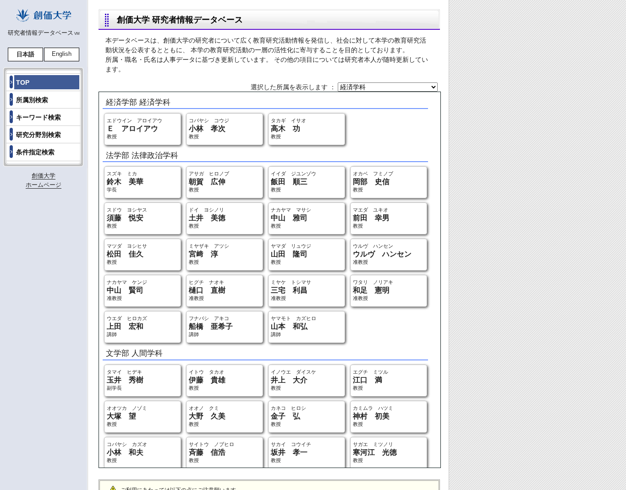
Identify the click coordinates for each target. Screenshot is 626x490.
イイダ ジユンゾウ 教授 (293, 181)
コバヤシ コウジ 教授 (209, 128)
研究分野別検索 (38, 134)
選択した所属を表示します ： (294, 87)
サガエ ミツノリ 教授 (375, 452)
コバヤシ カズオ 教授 (127, 452)
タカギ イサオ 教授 (288, 128)
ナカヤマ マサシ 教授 (291, 218)
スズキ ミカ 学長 (125, 181)
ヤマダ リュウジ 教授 (291, 254)
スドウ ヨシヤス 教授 (127, 218)
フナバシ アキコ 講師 (211, 326)
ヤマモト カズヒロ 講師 (293, 326)
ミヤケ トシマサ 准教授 (291, 290)
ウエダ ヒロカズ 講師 (127, 326)
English (61, 53)
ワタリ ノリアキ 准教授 (373, 290)
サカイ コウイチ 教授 (291, 452)
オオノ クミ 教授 (207, 416)
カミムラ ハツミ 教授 (373, 416)
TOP (22, 82)
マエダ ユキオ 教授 (371, 218)
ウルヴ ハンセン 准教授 (382, 254)
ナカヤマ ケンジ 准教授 (127, 290)
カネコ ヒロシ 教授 (288, 416)
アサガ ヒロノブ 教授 (209, 181)
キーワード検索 (38, 117)
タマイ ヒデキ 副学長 (125, 380)
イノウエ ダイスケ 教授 (293, 380)
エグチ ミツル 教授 (370, 380)
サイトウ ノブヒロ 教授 (211, 452)
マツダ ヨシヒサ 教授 (127, 254)
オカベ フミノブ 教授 (373, 181)
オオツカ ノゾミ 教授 (127, 416)
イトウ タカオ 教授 (207, 380)
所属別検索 (32, 99)
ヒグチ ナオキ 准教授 (207, 290)
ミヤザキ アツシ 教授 (209, 254)
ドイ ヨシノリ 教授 (207, 218)
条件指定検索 (35, 152)
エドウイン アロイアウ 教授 (134, 128)
